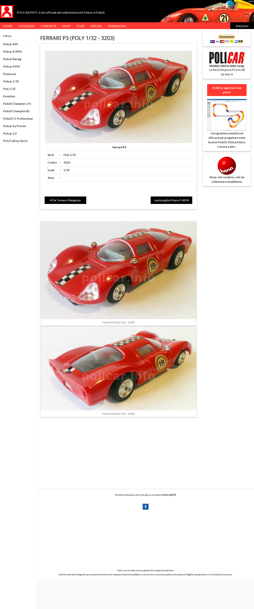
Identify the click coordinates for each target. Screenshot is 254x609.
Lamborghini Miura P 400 (170, 200)
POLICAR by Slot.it (15, 141)
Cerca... (7, 35)
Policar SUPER (12, 51)
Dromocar (9, 74)
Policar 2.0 (10, 133)
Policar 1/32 (11, 81)
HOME (7, 26)
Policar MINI (11, 66)
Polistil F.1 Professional (18, 118)
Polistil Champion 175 (17, 103)
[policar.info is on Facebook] (146, 506)
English (242, 26)
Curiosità (48, 26)
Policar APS (10, 44)
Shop (66, 26)
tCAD (80, 26)
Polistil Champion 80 (16, 111)
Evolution (9, 96)
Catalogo (26, 26)
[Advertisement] (145, 539)
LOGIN (251, 1)
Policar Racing (12, 59)
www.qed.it (169, 494)
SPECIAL (96, 26)
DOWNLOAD (117, 26)
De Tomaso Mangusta (66, 200)
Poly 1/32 (9, 88)
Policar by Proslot (14, 126)
